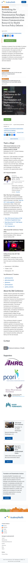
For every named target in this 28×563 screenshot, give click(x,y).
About (3, 548)
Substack (5, 527)
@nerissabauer (9, 284)
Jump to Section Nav (14, 138)
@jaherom (7, 282)
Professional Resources (7, 541)
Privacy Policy (5, 554)
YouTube (5, 532)
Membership (4, 540)
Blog (3, 547)
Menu (24, 2)
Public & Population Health (9, 132)
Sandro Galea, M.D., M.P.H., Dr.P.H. (17, 178)
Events (3, 543)
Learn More (7, 119)
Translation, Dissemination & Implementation (11, 33)
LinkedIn (5, 531)
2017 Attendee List (10, 226)
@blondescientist (9, 280)
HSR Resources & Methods (9, 130)
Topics (3, 538)
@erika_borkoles (9, 287)
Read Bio (18, 192)
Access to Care (20, 132)
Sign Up (8, 461)
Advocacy (4, 545)
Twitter (4, 529)
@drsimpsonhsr (9, 278)
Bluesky (5, 525)
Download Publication (10, 40)
